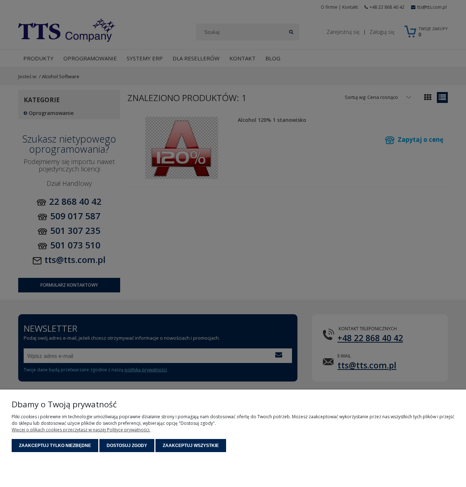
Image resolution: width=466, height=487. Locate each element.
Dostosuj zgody (127, 445)
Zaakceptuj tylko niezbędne (55, 445)
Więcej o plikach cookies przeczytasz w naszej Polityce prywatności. (81, 430)
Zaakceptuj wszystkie (191, 445)
